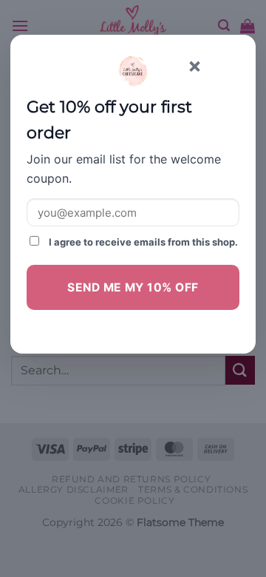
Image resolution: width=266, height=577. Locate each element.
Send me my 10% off (132, 287)
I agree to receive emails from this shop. (142, 242)
